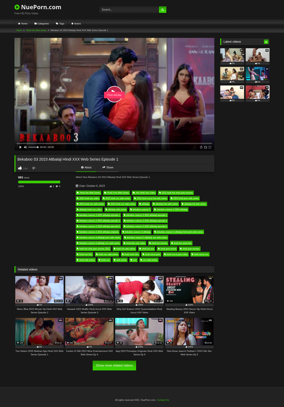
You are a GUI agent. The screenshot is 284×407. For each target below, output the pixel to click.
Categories (43, 23)
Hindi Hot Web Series (36, 30)
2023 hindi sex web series (91, 204)
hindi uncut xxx (201, 254)
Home (24, 23)
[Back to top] (273, 397)
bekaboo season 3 (141, 209)
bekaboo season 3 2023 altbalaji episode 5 (99, 226)
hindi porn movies (191, 248)
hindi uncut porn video (177, 254)
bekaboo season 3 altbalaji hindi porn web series (180, 232)
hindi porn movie (168, 248)
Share (109, 167)
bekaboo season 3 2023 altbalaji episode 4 (146, 220)
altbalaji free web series (167, 204)
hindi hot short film (182, 243)
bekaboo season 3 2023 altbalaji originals (98, 232)
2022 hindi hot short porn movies (177, 192)
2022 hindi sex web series (118, 198)
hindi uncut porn (152, 254)
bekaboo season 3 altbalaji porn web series (99, 237)
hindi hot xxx (148, 248)
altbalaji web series (117, 209)
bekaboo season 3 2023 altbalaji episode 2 (146, 215)
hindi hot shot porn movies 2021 (94, 248)
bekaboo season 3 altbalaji (137, 232)
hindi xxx (105, 260)
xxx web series (150, 260)
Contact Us (163, 400)
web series (121, 260)
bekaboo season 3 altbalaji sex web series (147, 237)
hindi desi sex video (135, 243)
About (87, 167)
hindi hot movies (159, 243)
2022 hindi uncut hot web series (152, 198)
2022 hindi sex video (89, 198)
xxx (135, 260)
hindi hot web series (125, 248)
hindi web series (87, 260)
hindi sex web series (108, 254)
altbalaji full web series (195, 204)
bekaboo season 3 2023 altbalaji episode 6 (146, 226)
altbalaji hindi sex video (90, 209)
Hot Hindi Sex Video (145, 192)
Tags (61, 23)
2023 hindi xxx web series (123, 204)
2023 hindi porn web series (186, 198)
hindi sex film (85, 254)
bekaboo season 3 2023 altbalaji (172, 209)
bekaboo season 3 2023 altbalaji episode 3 (99, 220)
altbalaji (145, 204)
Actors (77, 23)
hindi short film (132, 254)
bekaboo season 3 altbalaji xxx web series (99, 243)
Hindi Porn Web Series (118, 192)
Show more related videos (114, 365)
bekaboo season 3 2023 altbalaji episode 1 (99, 215)
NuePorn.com (40, 7)
